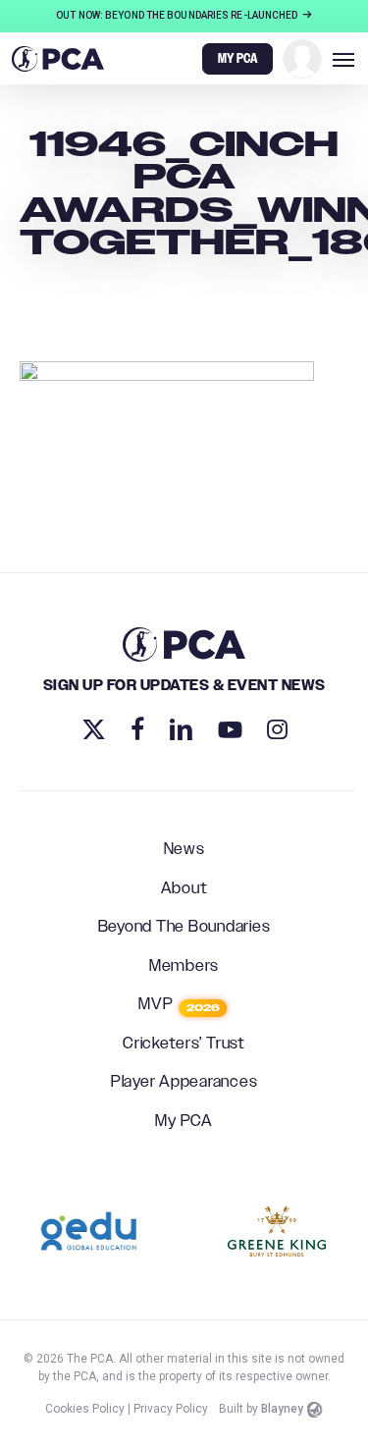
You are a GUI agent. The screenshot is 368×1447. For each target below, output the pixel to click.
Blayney (282, 1409)
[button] (343, 59)
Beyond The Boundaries (184, 928)
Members (184, 967)
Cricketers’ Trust (184, 1044)
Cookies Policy (85, 1409)
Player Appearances (184, 1083)
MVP (179, 1005)
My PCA (184, 1122)
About (184, 889)
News (184, 850)
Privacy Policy (170, 1409)
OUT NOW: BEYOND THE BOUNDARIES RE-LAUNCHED (177, 15)
